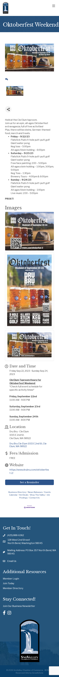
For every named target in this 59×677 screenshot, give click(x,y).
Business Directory (17, 492)
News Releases (35, 492)
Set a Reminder (29, 482)
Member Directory (13, 588)
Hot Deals (23, 495)
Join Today (8, 583)
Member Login (11, 578)
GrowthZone (37, 673)
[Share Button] (8, 109)
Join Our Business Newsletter (19, 606)
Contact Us (34, 498)
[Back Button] (6, 79)
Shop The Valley (37, 495)
